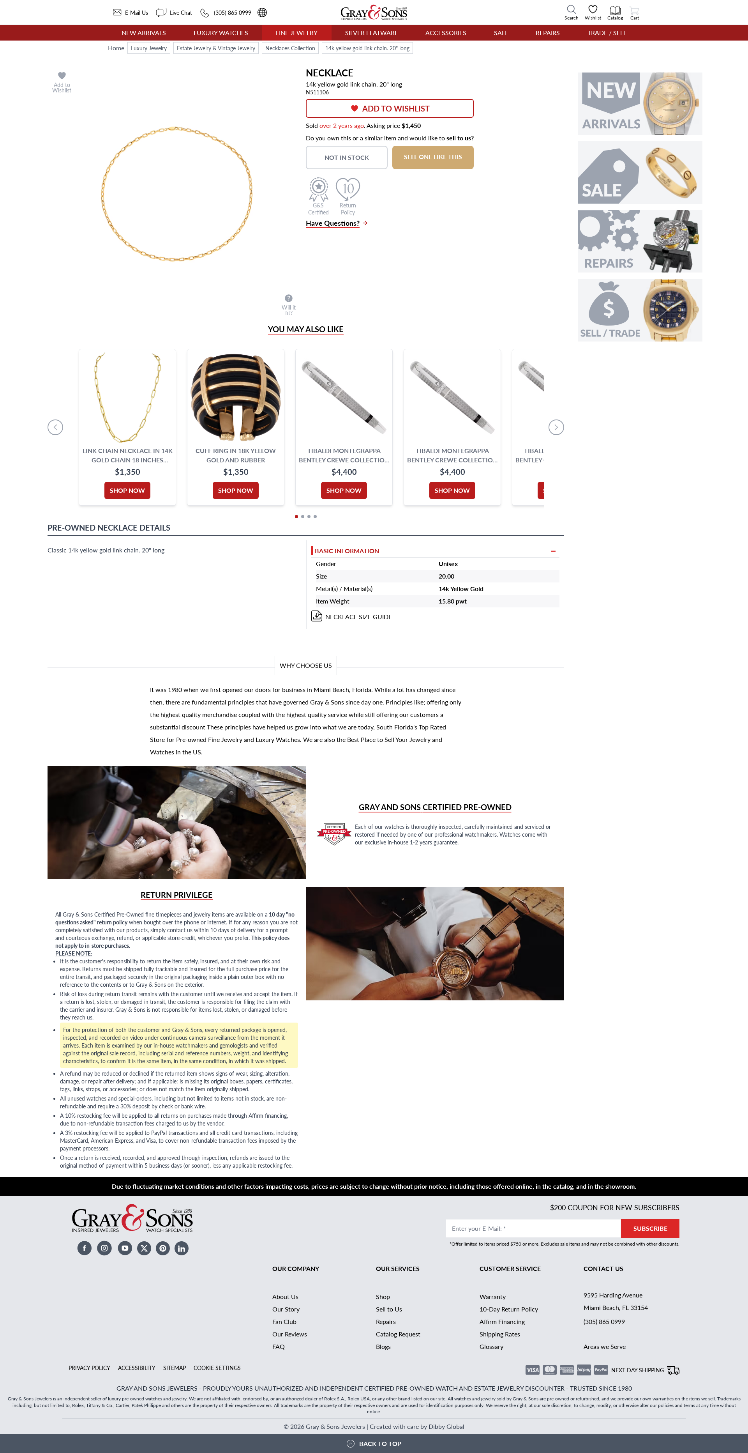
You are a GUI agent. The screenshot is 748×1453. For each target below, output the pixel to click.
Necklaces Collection (290, 48)
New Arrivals (144, 32)
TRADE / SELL (606, 32)
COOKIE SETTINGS (217, 1368)
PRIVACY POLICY (89, 1368)
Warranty (493, 1296)
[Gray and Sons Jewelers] (374, 12)
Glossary (491, 1346)
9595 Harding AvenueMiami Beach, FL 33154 (616, 1301)
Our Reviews (289, 1333)
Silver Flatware (371, 32)
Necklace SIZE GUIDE (358, 616)
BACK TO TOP (380, 1443)
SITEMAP (174, 1368)
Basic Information (347, 550)
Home (116, 47)
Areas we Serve (605, 1346)
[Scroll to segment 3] (308, 516)
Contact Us (603, 1268)
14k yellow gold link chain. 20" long (367, 48)
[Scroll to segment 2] (302, 516)
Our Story (286, 1308)
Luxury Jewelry (149, 48)
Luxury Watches (221, 32)
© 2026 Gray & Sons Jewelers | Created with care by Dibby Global (374, 1426)
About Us (285, 1296)
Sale (501, 32)
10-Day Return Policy (509, 1308)
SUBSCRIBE (650, 1228)
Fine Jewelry (296, 32)
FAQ (278, 1346)
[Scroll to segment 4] (315, 516)
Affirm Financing (502, 1321)
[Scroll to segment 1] (296, 516)
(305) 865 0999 (604, 1321)
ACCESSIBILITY (136, 1368)
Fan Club (284, 1321)
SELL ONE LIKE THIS (433, 156)
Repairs (548, 32)
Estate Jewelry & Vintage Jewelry (216, 48)
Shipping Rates (500, 1333)
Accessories (445, 32)
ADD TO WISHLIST (396, 108)
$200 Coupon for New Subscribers (614, 1207)
